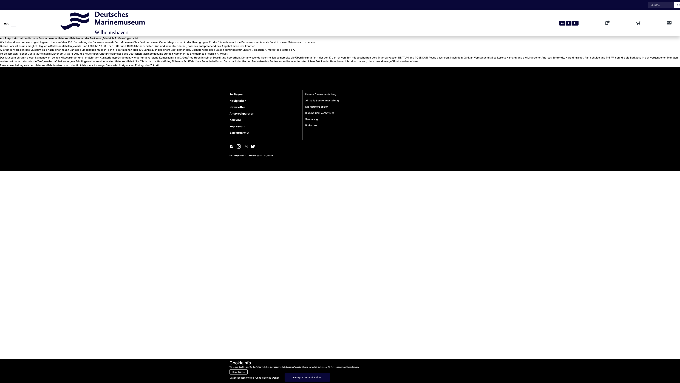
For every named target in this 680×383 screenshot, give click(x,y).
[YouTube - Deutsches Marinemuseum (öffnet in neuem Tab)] (246, 146)
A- (562, 23)
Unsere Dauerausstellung (320, 94)
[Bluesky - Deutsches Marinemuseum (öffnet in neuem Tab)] (253, 147)
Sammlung (311, 119)
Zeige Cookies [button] (239, 372)
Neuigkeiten (238, 100)
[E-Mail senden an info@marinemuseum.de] (669, 23)
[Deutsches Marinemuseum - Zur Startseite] (102, 33)
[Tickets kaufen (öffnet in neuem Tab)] (639, 23)
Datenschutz (238, 155)
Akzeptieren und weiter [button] (307, 377)
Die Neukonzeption (316, 106)
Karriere (235, 120)
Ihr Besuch (237, 94)
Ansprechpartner (242, 113)
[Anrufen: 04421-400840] (608, 23)
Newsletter (237, 107)
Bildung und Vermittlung (320, 112)
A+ (575, 23)
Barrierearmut (239, 132)
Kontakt (269, 155)
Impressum (237, 126)
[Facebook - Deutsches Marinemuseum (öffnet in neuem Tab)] (232, 146)
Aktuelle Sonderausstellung (322, 100)
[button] (17, 23)
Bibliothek (311, 125)
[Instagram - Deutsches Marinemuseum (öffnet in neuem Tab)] (239, 146)
